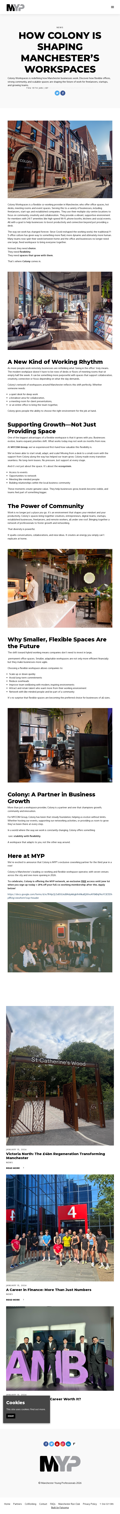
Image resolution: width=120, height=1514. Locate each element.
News (60, 27)
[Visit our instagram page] (62, 1444)
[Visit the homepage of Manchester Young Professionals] (15, 7)
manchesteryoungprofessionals (71, 88)
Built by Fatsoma (60, 1507)
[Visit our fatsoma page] (74, 1444)
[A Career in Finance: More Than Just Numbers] (60, 1227)
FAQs (52, 1504)
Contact (43, 1504)
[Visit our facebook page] (62, 93)
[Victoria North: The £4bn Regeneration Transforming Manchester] (60, 1076)
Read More (13, 1168)
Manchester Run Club (69, 1504)
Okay (11, 1416)
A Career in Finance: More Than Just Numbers (48, 1290)
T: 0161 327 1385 (107, 1504)
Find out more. (38, 1409)
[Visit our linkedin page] (68, 1444)
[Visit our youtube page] (57, 1444)
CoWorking (30, 1504)
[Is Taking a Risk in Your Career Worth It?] (60, 1348)
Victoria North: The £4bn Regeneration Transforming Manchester (55, 1156)
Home (7, 1504)
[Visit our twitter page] (57, 93)
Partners (17, 1504)
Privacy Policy (90, 1504)
